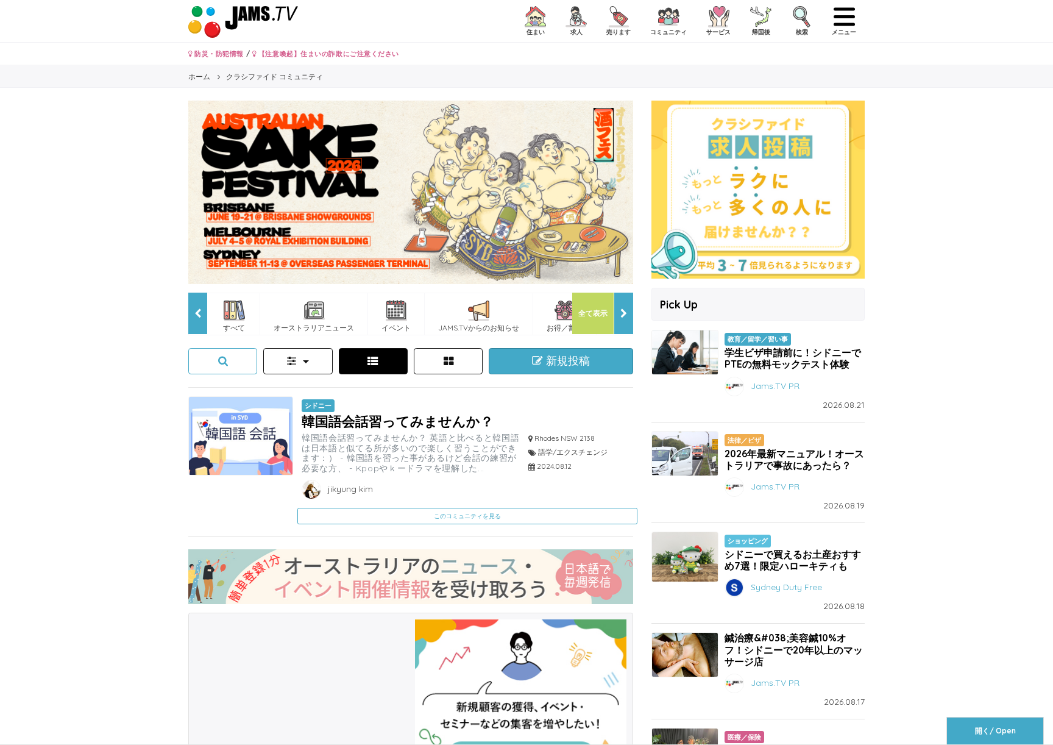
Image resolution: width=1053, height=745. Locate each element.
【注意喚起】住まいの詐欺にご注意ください (327, 53)
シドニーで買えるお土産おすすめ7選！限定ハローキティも (793, 560)
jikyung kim (349, 488)
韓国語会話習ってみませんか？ (398, 421)
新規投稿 (566, 361)
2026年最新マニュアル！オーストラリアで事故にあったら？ (794, 459)
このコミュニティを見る (467, 516)
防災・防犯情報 (218, 53)
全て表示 (593, 313)
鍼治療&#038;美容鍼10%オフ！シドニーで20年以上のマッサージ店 (794, 649)
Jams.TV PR (775, 385)
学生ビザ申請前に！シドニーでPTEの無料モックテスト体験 (793, 358)
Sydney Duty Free (786, 587)
